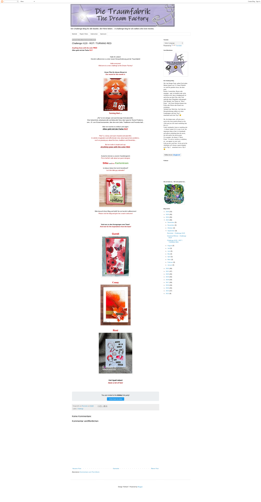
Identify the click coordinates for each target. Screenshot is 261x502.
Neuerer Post (76, 468)
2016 (167, 285)
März (169, 259)
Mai (169, 254)
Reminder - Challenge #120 (176, 233)
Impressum (103, 34)
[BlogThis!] (101, 406)
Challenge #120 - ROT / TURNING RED (174, 241)
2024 (167, 217)
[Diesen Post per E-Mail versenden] (99, 406)
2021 (167, 271)
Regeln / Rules (84, 34)
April (169, 256)
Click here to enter (115, 399)
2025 (167, 214)
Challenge (80, 408)
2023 (167, 220)
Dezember (171, 222)
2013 (167, 293)
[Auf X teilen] (103, 406)
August (170, 245)
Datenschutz (94, 34)
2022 (167, 268)
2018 (167, 279)
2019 (167, 277)
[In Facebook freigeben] (104, 406)
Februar (170, 262)
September (171, 231)
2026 (167, 211)
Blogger (140, 487)
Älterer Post (155, 468)
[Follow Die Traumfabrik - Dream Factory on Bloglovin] (172, 156)
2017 (167, 282)
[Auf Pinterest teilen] (106, 406)
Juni (169, 251)
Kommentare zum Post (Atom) (89, 472)
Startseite (74, 34)
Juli (169, 248)
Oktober (170, 228)
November (171, 225)
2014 (167, 291)
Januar (170, 265)
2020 (167, 274)
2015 (167, 288)
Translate (179, 45)
